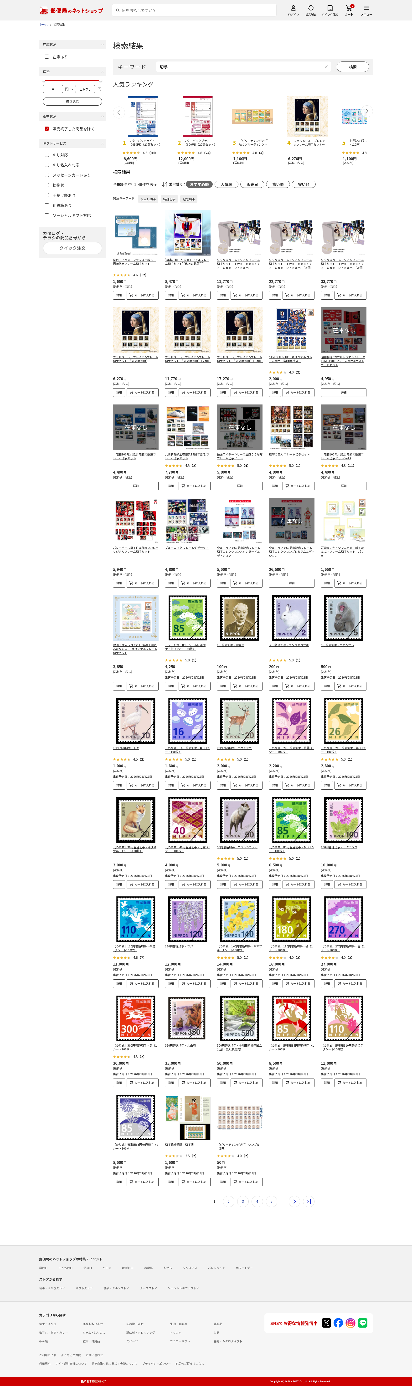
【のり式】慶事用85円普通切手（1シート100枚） (291, 1047)
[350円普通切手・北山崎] (188, 1018)
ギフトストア (84, 1288)
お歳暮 (148, 1268)
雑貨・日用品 (91, 1341)
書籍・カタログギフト (228, 1341)
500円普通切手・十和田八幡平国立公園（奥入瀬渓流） (239, 1047)
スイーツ (132, 1341)
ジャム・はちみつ (94, 1332)
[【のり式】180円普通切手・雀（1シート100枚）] (291, 919)
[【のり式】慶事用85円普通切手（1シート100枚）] (291, 1018)
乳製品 (218, 1324)
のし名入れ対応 (66, 165)
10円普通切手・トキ (126, 748)
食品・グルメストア (116, 1288)
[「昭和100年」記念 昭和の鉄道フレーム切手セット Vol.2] (343, 427)
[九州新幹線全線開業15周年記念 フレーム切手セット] (188, 427)
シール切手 (148, 199)
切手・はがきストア (52, 1288)
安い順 (303, 184)
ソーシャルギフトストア (183, 1288)
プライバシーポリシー (156, 1363)
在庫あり (60, 57)
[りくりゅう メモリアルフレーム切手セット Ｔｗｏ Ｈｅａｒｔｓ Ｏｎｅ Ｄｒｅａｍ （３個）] (343, 233)
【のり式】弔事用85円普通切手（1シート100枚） (135, 1146)
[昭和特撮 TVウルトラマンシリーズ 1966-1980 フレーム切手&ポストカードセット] (343, 330)
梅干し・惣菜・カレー (53, 1332)
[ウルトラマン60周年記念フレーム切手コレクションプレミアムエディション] (291, 520)
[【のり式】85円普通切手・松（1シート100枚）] (291, 820)
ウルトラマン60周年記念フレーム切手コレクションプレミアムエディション (291, 552)
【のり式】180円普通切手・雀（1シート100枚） (291, 948)
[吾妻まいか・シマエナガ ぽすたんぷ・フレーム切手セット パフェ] (343, 520)
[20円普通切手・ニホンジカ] (240, 721)
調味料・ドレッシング (140, 1332)
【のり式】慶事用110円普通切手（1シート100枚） (342, 1047)
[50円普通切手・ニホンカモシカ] (240, 820)
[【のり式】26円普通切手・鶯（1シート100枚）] (343, 721)
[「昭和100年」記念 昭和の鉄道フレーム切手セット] (136, 427)
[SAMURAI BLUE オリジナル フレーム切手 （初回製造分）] (291, 330)
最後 (308, 1201)
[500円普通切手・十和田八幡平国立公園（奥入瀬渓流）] (240, 1018)
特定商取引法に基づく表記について (114, 1363)
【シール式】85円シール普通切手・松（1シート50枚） (185, 647)
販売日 (252, 184)
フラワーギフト (180, 1341)
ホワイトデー (244, 1268)
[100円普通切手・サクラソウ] (343, 820)
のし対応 (60, 155)
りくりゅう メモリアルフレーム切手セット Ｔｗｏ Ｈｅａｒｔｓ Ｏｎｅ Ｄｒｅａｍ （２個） (291, 264)
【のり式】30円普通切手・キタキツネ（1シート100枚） (134, 849)
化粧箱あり (62, 205)
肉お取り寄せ (135, 1324)
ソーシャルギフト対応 (72, 215)
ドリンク (175, 1332)
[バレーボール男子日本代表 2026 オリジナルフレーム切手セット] (136, 520)
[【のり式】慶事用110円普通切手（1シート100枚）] (343, 1018)
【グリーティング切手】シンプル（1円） (238, 1146)
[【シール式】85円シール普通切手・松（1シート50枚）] (188, 618)
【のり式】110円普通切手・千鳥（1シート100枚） (134, 948)
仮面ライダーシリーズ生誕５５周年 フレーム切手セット (241, 456)
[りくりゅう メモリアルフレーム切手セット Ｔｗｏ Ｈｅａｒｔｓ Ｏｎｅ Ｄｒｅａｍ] (240, 233)
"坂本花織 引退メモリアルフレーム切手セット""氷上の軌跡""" (187, 262)
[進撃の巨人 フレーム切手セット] (291, 427)
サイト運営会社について (71, 1363)
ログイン (293, 14)
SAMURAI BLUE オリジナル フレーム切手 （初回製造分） (290, 359)
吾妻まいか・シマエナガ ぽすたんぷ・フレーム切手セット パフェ (342, 552)
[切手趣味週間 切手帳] (188, 1117)
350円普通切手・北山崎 (180, 1045)
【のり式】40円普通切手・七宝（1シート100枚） (187, 849)
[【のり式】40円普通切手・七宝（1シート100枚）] (188, 820)
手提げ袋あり (64, 195)
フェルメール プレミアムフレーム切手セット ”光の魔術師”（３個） (240, 359)
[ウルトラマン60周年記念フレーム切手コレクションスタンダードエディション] (240, 520)
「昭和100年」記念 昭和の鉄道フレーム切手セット (134, 456)
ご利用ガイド (47, 1355)
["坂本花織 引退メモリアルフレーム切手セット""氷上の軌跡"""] (188, 233)
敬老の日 (128, 1268)
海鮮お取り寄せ (93, 1324)
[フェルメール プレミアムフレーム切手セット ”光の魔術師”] (136, 330)
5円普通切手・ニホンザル (337, 645)
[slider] (43, 80)
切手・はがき (47, 1324)
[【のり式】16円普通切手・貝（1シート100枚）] (188, 721)
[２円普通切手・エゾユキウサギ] (291, 618)
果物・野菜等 (178, 1324)
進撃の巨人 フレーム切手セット (289, 454)
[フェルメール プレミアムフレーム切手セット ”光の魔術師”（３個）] (240, 330)
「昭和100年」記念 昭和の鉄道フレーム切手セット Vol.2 (342, 456)
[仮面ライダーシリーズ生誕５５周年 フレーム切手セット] (240, 427)
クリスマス (190, 1268)
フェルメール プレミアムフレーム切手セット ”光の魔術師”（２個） (188, 359)
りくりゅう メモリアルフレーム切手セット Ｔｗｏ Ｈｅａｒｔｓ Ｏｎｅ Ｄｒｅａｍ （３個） (343, 264)
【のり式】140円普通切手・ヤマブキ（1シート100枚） (239, 948)
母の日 (43, 1268)
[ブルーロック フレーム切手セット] (188, 520)
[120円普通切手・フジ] (188, 919)
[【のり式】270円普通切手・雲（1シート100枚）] (343, 919)
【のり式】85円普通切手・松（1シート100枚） (291, 849)
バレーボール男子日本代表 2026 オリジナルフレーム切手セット (135, 550)
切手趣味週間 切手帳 (179, 1144)
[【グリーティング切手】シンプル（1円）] (240, 1117)
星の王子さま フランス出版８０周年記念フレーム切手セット (134, 262)
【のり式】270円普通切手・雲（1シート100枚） (343, 948)
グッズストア (148, 1288)
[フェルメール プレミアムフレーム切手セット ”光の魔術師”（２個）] (188, 330)
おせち (168, 1268)
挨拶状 (58, 185)
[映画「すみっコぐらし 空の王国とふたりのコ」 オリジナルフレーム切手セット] (136, 618)
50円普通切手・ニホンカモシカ (237, 847)
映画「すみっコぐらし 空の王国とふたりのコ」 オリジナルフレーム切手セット (135, 649)
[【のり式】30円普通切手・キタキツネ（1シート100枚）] (136, 820)
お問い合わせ (94, 1355)
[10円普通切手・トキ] (136, 721)
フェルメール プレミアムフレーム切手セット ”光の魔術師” (135, 359)
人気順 (226, 184)
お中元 (107, 1268)
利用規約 (45, 1363)
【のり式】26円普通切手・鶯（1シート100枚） (343, 750)
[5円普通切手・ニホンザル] (343, 618)
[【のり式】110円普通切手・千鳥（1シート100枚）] (136, 919)
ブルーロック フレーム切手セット (187, 548)
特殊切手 (169, 199)
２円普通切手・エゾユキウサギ (289, 645)
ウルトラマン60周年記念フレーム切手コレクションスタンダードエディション (238, 552)
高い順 (278, 184)
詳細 (119, 295)
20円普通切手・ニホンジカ (234, 748)
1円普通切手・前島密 (230, 645)
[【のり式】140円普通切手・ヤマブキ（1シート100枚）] (240, 919)
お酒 (216, 1332)
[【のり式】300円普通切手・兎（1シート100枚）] (136, 1018)
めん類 (43, 1341)
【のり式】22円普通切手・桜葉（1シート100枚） (291, 750)
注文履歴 (310, 14)
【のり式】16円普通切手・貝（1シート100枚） (187, 750)
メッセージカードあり (72, 175)
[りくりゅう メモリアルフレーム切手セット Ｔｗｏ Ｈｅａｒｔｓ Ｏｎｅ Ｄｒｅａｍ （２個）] (291, 233)
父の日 (87, 1268)
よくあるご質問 (71, 1355)
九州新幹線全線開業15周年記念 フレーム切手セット (187, 456)
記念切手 (189, 199)
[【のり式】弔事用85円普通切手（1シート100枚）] (136, 1117)
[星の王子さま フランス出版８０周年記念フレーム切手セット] (136, 233)
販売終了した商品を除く (74, 129)
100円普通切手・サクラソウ (339, 847)
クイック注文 (330, 14)
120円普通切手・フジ (179, 946)
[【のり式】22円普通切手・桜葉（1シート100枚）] (291, 721)
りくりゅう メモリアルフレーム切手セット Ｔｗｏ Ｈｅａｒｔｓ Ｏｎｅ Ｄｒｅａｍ (238, 264)
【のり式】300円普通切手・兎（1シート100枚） (135, 1047)
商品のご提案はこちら (189, 1363)
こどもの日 (65, 1268)
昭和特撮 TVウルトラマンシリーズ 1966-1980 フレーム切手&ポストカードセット (343, 361)
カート (349, 14)
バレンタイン (216, 1268)
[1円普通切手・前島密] (240, 618)
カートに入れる (144, 295)
